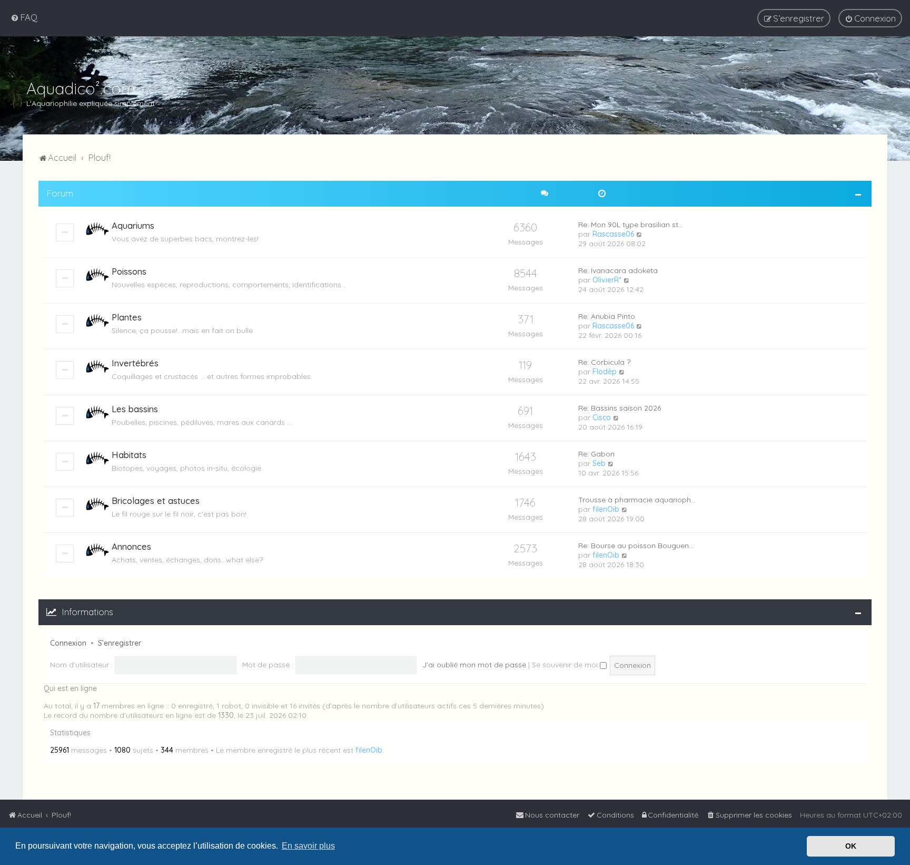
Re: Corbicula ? (604, 362)
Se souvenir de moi (566, 664)
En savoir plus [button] (308, 845)
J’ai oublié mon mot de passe (474, 664)
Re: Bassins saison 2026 (619, 408)
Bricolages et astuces (156, 500)
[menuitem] (24, 17)
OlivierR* (606, 280)
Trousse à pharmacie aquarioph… (637, 499)
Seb (599, 463)
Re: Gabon (596, 454)
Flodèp (604, 371)
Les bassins (135, 408)
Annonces (131, 546)
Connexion (68, 643)
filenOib (605, 509)
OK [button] (850, 846)
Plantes (127, 317)
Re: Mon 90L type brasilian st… (630, 224)
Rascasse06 (613, 234)
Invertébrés (135, 362)
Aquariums (133, 225)
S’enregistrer (119, 643)
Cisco (601, 417)
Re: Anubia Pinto (606, 316)
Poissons (129, 271)
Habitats (129, 454)
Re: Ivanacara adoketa (618, 270)
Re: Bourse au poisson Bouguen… (636, 545)
